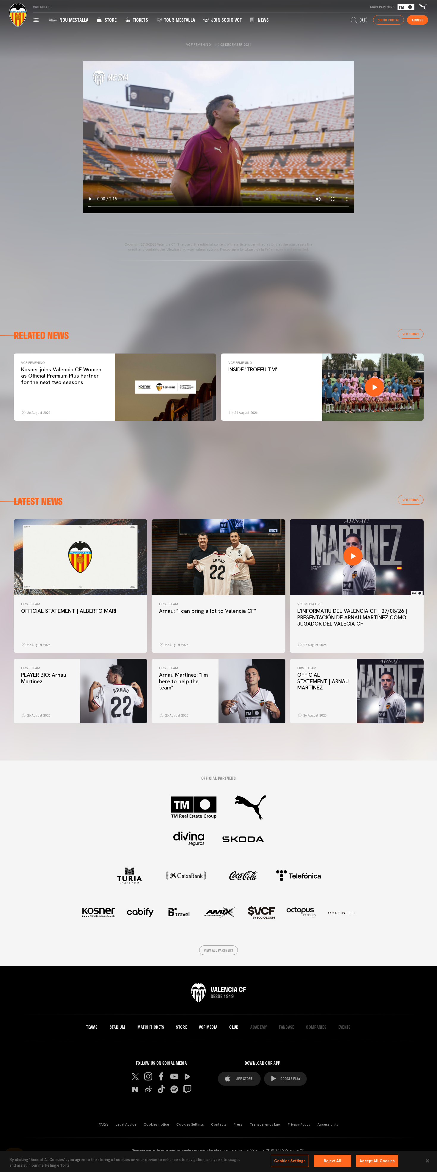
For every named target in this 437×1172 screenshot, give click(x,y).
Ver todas (411, 334)
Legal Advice (126, 1124)
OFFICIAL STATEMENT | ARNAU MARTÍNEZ (323, 681)
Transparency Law (265, 1124)
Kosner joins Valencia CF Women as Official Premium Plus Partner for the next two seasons (61, 376)
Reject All (332, 1160)
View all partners (218, 950)
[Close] (427, 1160)
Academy (258, 1027)
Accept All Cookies (377, 1160)
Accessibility (327, 1124)
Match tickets (150, 1027)
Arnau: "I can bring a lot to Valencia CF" (207, 610)
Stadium (117, 1027)
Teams (92, 1027)
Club (233, 1027)
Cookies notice (156, 1124)
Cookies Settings (190, 1124)
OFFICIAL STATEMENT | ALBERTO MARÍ (68, 610)
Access (417, 20)
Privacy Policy (299, 1124)
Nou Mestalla (73, 19)
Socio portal (388, 20)
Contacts (219, 1124)
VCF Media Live (309, 604)
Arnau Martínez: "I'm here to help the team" (183, 681)
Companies (316, 1027)
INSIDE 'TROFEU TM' (252, 369)
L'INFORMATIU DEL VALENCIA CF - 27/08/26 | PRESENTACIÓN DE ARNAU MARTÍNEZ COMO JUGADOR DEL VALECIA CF (352, 617)
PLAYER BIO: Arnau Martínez (43, 678)
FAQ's (104, 1124)
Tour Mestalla (179, 19)
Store (110, 19)
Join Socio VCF (226, 19)
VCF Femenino (33, 363)
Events (344, 1027)
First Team (30, 604)
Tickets (139, 19)
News (263, 19)
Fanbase (286, 1027)
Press (238, 1124)
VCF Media (208, 1027)
